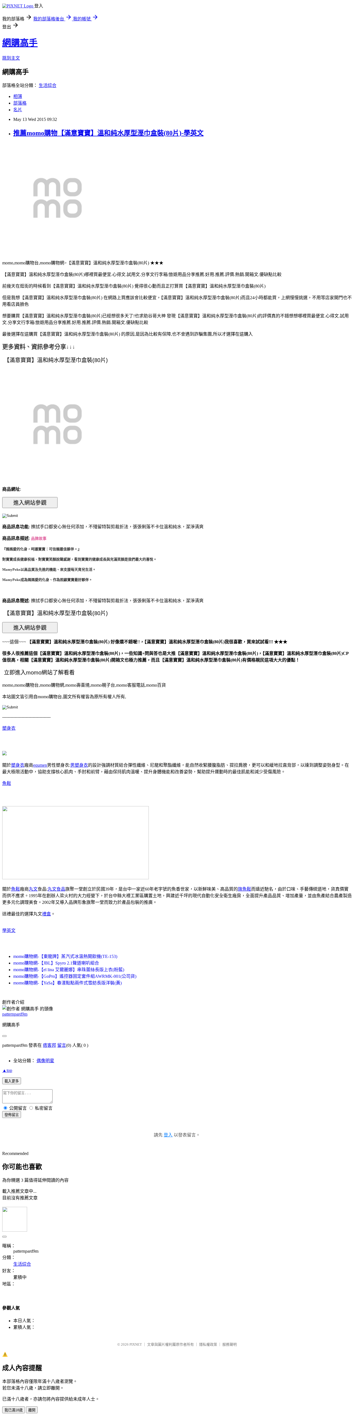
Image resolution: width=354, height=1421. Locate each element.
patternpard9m (14, 1014)
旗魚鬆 (244, 889)
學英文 (8, 930)
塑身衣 (8, 728)
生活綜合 (47, 85)
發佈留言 (11, 1115)
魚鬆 (6, 783)
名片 (17, 109)
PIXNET (135, 1344)
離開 (31, 1410)
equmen (40, 765)
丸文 (33, 889)
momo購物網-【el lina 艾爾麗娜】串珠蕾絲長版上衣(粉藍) (68, 969)
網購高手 (20, 43)
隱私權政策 (208, 1344)
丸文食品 (56, 889)
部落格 (20, 103)
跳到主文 (11, 58)
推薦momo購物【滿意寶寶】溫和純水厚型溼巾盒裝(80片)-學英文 (108, 133)
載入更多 (11, 1081)
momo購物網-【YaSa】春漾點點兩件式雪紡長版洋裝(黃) (67, 983)
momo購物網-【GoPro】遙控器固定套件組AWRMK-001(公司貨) (74, 976)
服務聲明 (229, 1344)
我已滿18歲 (13, 1410)
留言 (61, 1045)
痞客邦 (49, 1045)
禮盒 (46, 914)
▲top (7, 1070)
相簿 (17, 96)
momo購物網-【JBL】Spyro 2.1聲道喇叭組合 (56, 963)
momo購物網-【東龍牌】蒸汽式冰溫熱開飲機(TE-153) (65, 956)
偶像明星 (45, 1060)
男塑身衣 (79, 765)
